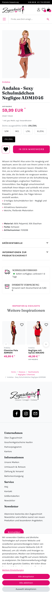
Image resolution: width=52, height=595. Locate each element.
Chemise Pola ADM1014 (11, 351)
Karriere (8, 451)
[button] (38, 10)
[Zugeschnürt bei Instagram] (26, 413)
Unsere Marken (11, 462)
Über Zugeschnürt (13, 437)
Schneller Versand (24, 270)
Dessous (22, 372)
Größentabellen (11, 496)
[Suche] (48, 19)
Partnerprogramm (13, 447)
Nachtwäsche (33, 372)
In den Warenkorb (31, 149)
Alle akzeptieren (26, 576)
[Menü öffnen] (4, 19)
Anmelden (14, 532)
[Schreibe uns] (35, 413)
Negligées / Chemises (26, 375)
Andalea (6, 82)
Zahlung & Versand (14, 471)
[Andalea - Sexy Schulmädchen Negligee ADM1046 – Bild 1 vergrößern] (26, 54)
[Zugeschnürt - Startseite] (13, 10)
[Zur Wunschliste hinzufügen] (21, 324)
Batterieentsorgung (13, 476)
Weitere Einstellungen (13, 570)
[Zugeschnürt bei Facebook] (16, 413)
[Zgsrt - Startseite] (26, 395)
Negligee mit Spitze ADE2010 (36, 351)
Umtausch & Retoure (15, 467)
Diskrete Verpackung (25, 284)
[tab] (26, 243)
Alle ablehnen (26, 582)
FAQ (6, 486)
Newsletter (9, 500)
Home (13, 372)
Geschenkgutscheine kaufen (18, 442)
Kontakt (8, 491)
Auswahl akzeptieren (26, 589)
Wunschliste (6, 149)
